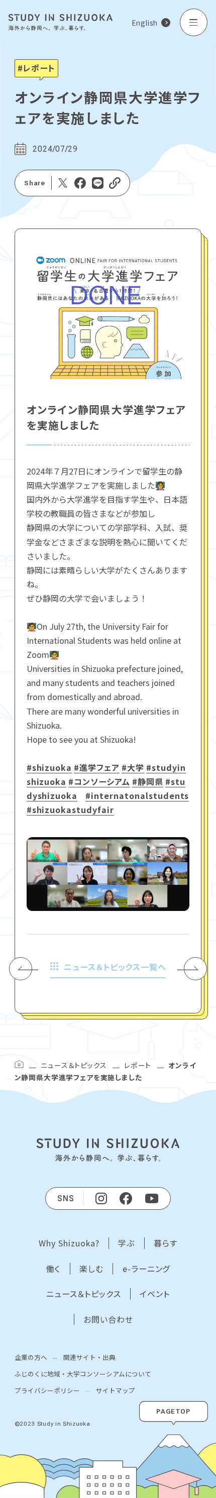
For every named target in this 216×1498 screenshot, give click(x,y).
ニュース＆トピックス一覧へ (115, 967)
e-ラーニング (146, 1269)
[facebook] (126, 1198)
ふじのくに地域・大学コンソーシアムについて (83, 1373)
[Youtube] (152, 1198)
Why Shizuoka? (69, 1243)
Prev (26, 968)
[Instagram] (101, 1198)
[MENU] (193, 22)
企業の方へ (31, 1357)
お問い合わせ (108, 1319)
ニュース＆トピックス (73, 1065)
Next (191, 968)
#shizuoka (49, 767)
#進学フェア (97, 767)
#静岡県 (147, 781)
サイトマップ (115, 1390)
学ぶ (126, 1243)
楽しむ (91, 1269)
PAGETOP (173, 1411)
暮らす (165, 1243)
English (145, 23)
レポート (137, 1065)
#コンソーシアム (99, 781)
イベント (155, 1294)
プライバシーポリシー (47, 1390)
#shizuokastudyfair (70, 809)
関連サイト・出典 (89, 1357)
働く (53, 1269)
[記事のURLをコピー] (115, 183)
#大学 (133, 767)
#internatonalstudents (137, 795)
